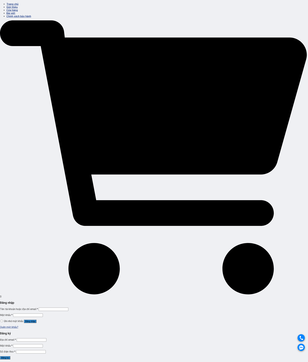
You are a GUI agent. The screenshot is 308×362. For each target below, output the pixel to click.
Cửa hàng (12, 10)
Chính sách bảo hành (18, 16)
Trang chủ (12, 4)
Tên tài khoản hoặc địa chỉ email (19, 309)
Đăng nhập (30, 321)
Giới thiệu (12, 7)
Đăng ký (5, 358)
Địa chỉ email (8, 339)
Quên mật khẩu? (9, 327)
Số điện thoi (7, 351)
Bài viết (10, 13)
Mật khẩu (6, 315)
